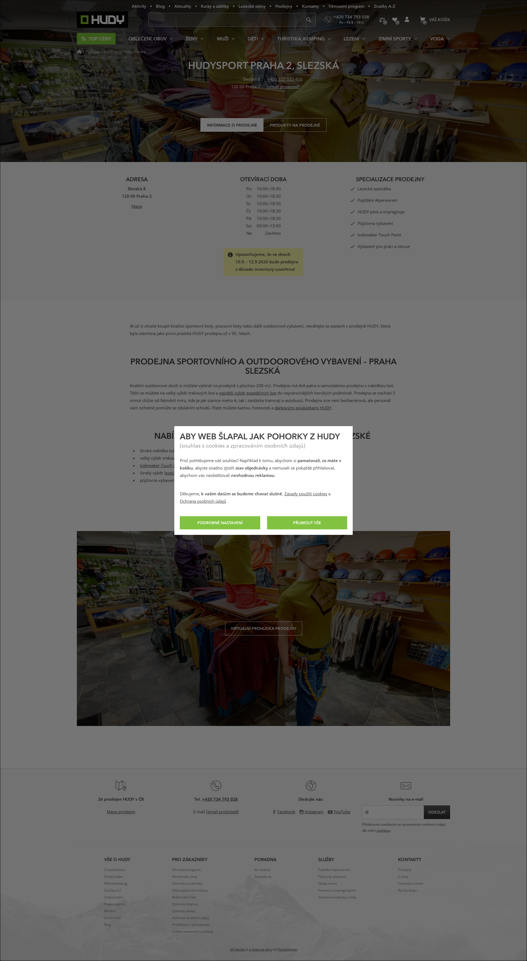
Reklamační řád (184, 897)
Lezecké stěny (252, 6)
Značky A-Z (384, 6)
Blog (160, 6)
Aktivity (139, 6)
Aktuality (182, 6)
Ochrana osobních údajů (203, 501)
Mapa (136, 206)
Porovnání (382, 20)
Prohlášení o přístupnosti (191, 924)
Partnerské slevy (184, 876)
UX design (237, 949)
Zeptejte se (262, 876)
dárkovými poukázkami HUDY (302, 408)
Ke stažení (262, 869)
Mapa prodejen (121, 812)
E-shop (403, 876)
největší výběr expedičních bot (247, 393)
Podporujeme (114, 904)
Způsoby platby (183, 911)
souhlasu (383, 830)
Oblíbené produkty (394, 20)
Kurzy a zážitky (215, 6)
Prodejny (283, 6)
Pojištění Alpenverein (334, 869)
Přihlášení (407, 20)
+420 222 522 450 (284, 79)
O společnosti (114, 869)
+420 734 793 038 (220, 799)
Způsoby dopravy (185, 904)
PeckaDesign (287, 949)
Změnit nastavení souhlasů (192, 931)
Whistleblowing (115, 883)
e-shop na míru (260, 949)
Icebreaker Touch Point (161, 466)
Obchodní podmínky (187, 883)
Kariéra (110, 911)
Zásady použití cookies (305, 494)
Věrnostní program (346, 6)
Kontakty (310, 6)
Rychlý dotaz (407, 890)
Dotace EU (112, 917)
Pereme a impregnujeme (337, 890)
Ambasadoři (113, 897)
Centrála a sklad (410, 883)
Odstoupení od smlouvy (190, 890)
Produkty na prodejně (295, 125)
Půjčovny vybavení (332, 876)
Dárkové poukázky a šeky (337, 897)
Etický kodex (113, 876)
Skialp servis (327, 883)
